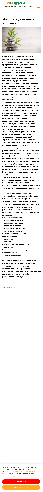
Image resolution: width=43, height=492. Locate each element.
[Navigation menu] (38, 7)
